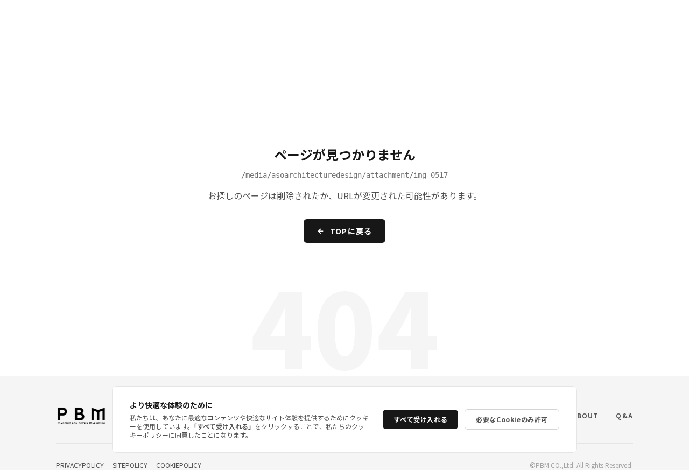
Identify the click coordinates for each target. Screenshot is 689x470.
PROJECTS (498, 20)
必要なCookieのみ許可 (512, 419)
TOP (346, 20)
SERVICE (393, 20)
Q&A (597, 20)
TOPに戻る (351, 231)
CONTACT (647, 20)
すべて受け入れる (420, 419)
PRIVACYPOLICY (80, 464)
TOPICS (443, 20)
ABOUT (553, 20)
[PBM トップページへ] (44, 20)
